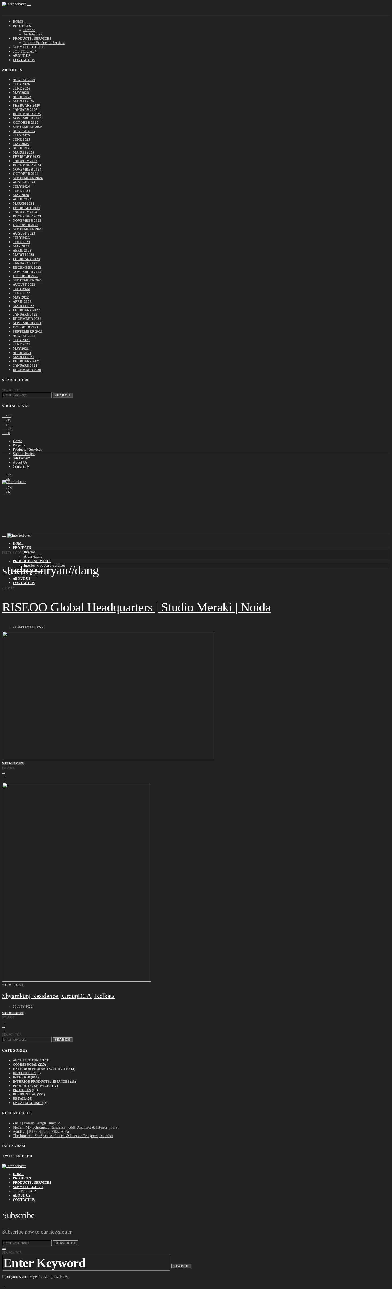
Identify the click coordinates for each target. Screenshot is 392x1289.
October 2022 (25, 276)
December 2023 (27, 216)
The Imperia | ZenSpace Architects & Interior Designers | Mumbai (63, 1136)
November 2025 (27, 118)
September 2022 (28, 280)
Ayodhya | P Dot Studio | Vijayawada (41, 1132)
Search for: (12, 390)
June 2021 (21, 344)
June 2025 (21, 140)
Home (18, 21)
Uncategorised (28, 1103)
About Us (21, 56)
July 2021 (21, 340)
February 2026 (26, 105)
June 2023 (21, 242)
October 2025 (25, 122)
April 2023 (22, 250)
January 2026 (25, 110)
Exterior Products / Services (41, 1069)
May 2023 (21, 246)
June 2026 (21, 88)
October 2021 (25, 327)
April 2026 (22, 97)
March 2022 (23, 306)
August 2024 (24, 182)
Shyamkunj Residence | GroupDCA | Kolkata (58, 995)
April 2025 (22, 148)
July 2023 (21, 238)
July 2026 (21, 84)
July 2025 (21, 135)
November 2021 (27, 323)
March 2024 (23, 204)
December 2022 (27, 267)
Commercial (25, 1064)
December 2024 (27, 165)
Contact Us (24, 60)
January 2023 (25, 263)
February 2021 (26, 361)
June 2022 (21, 293)
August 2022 (24, 285)
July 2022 (21, 289)
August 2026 (24, 80)
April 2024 (22, 199)
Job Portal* (25, 51)
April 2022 (22, 302)
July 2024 (21, 186)
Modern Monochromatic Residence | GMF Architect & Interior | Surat (66, 1127)
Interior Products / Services (44, 43)
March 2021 (23, 357)
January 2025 (25, 161)
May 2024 (21, 195)
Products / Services (32, 39)
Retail (19, 1099)
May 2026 (21, 93)
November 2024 (27, 169)
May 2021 (21, 349)
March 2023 (23, 255)
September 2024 (28, 178)
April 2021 (22, 353)
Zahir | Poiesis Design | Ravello (36, 1123)
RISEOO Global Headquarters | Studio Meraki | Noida (136, 607)
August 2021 (24, 336)
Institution (24, 1073)
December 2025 (27, 114)
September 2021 (28, 331)
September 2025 (28, 127)
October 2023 (25, 225)
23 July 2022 (23, 1006)
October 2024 (25, 174)
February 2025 (26, 157)
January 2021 (25, 366)
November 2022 (27, 272)
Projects (22, 26)
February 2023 (26, 259)
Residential (24, 1094)
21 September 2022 (28, 626)
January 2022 (25, 314)
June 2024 (21, 191)
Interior (29, 30)
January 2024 (25, 212)
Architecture (32, 34)
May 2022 (21, 297)
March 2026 (23, 101)
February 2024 (26, 208)
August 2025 (24, 131)
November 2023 (27, 221)
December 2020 (27, 370)
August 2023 (24, 233)
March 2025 (23, 152)
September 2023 (28, 229)
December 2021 (27, 319)
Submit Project (28, 47)
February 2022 (26, 310)
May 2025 (21, 144)
